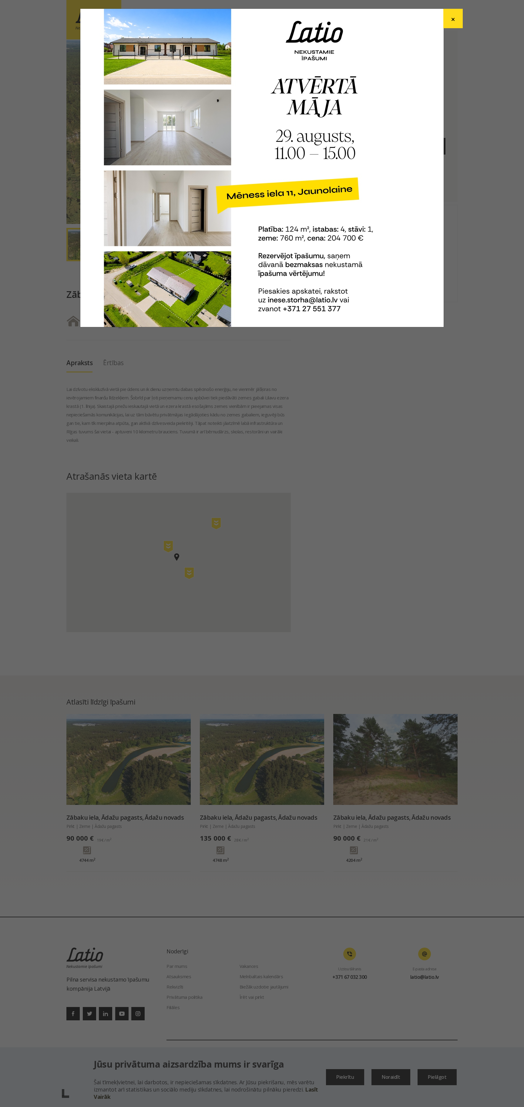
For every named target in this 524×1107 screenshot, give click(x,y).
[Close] (453, 18)
